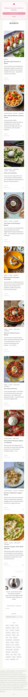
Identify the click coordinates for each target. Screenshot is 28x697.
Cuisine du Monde (8, 113)
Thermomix (8, 656)
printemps (16, 649)
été (17, 659)
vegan (7, 659)
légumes (17, 644)
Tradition (19, 656)
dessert (13, 632)
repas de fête (15, 652)
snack (15, 654)
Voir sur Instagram (14, 13)
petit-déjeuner (9, 649)
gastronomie (9, 639)
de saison (8, 632)
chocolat (12, 630)
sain (11, 654)
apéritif (12, 625)
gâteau (12, 642)
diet (18, 632)
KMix (13, 644)
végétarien (12, 659)
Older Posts (19, 571)
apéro (17, 625)
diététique (8, 635)
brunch (13, 627)
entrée (13, 635)
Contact (7, 608)
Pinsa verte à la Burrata (10, 173)
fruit (18, 635)
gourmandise (16, 639)
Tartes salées (12, 170)
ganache (15, 637)
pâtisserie (8, 652)
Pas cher (18, 647)
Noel (14, 647)
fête (7, 637)
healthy (17, 642)
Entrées (5, 221)
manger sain (8, 647)
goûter (7, 642)
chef (7, 630)
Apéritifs (6, 59)
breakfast (8, 627)
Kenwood (8, 644)
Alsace (7, 625)
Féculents (15, 113)
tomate (13, 656)
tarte (19, 654)
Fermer (14, 16)
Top (14, 694)
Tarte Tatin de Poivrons (10, 388)
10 (22, 565)
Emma (6, 77)
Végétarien (21, 113)
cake (18, 627)
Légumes (6, 170)
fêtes (10, 637)
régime (7, 654)
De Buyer (17, 630)
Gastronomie (16, 169)
